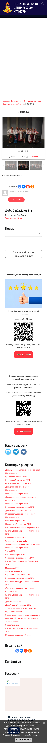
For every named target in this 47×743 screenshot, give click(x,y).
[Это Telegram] (16, 452)
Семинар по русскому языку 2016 (19, 558)
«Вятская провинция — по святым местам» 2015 (19, 590)
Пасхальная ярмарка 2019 (16, 494)
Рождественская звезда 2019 (18, 483)
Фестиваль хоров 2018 (15, 521)
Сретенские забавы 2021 (16, 477)
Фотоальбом (16, 101)
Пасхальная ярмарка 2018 (16, 504)
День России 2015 (13, 601)
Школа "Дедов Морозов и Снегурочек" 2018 (22, 532)
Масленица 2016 (12, 568)
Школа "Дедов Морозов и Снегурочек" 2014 (22, 630)
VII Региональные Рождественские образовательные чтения (20, 610)
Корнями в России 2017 (15, 537)
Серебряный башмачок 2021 (17, 480)
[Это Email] (8, 452)
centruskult (33, 157)
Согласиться (23, 740)
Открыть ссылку (24, 355)
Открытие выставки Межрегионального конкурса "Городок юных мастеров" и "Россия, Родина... (22, 618)
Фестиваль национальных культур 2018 (22, 527)
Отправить (16, 200)
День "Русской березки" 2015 (18, 605)
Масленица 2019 (12, 490)
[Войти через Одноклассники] (32, 186)
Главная (5, 101)
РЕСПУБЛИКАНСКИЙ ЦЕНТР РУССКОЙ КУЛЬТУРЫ (26, 7)
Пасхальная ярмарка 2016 (16, 548)
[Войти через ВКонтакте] (24, 186)
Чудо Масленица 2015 (14, 571)
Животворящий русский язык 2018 (20, 514)
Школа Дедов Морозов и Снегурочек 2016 (21, 563)
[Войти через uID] (19, 186)
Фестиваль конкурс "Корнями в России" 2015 (22, 583)
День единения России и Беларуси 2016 (22, 544)
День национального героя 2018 (19, 510)
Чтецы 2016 (10, 551)
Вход (20, 218)
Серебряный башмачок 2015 (17, 575)
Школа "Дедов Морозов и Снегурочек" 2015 (22, 596)
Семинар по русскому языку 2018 (19, 507)
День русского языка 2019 (17, 487)
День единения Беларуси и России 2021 (22, 470)
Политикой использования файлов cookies (21, 735)
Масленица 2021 (12, 473)
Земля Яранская (12, 625)
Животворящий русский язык (18, 635)
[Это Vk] (24, 452)
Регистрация (10, 218)
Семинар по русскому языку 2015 (19, 578)
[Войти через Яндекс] (28, 186)
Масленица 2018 (12, 517)
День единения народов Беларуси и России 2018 (20, 498)
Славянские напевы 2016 (16, 541)
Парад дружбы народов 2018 (18, 524)
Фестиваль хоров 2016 (15, 554)
